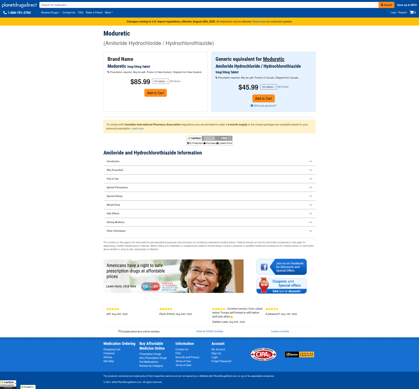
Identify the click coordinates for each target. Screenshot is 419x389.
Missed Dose (113, 204)
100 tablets (160, 81)
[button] (8, 384)
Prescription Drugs (150, 354)
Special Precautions (117, 187)
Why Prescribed (115, 170)
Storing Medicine (116, 222)
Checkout (109, 353)
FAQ (80, 12)
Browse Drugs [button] (49, 12)
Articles (107, 357)
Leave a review (280, 331)
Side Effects (113, 213)
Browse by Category (151, 366)
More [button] (108, 12)
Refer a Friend (94, 12)
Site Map (108, 361)
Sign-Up (216, 353)
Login (214, 357)
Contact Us (68, 12)
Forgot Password (221, 361)
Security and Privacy (187, 357)
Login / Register (399, 12)
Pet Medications (148, 362)
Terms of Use (183, 361)
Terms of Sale (183, 365)
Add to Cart (155, 92)
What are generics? (264, 105)
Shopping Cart (111, 349)
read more (138, 128)
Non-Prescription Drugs (153, 358)
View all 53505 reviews (209, 331)
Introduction (113, 161)
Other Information (116, 230)
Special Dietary (115, 196)
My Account (218, 349)
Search (387, 5)
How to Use (113, 178)
